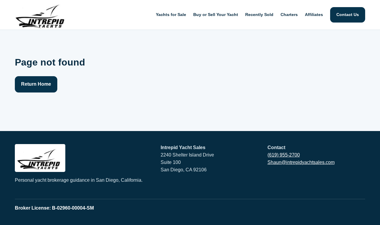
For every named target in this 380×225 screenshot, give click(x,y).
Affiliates (314, 14)
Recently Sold (259, 14)
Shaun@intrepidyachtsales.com (301, 162)
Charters (289, 14)
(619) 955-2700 (283, 154)
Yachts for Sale (171, 14)
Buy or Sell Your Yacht (215, 14)
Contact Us (347, 14)
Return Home (36, 84)
